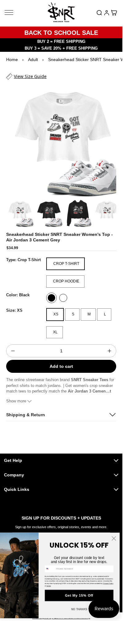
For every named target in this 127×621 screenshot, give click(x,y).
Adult (33, 59)
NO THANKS (79, 609)
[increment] (109, 345)
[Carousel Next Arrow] (108, 208)
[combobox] (50, 568)
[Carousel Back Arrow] (14, 208)
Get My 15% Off (79, 595)
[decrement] (12, 345)
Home (12, 59)
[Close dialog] (114, 538)
